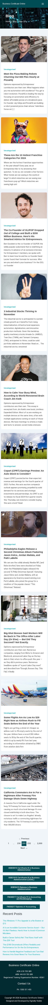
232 (29, 843)
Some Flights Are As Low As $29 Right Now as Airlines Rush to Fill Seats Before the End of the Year (22, 720)
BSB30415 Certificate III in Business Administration (24, 869)
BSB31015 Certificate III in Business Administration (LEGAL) (24, 878)
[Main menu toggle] (42, 4)
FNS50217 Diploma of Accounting (21, 907)
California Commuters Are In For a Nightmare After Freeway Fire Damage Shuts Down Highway (22, 795)
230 (19, 843)
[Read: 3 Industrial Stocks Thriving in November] (24, 286)
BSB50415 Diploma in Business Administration (24, 888)
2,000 (39, 843)
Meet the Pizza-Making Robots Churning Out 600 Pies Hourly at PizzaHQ (21, 76)
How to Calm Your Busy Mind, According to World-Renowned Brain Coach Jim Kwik (24, 395)
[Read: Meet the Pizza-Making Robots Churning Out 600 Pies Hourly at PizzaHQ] (24, 49)
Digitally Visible (36, 1001)
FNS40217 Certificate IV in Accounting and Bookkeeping (24, 898)
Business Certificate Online (14, 4)
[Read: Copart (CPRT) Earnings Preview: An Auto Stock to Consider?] (24, 446)
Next (24, 848)
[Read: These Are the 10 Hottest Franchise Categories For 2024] (24, 130)
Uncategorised (9, 69)
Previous (24, 838)
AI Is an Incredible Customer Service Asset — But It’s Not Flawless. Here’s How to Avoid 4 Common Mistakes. (24, 931)
